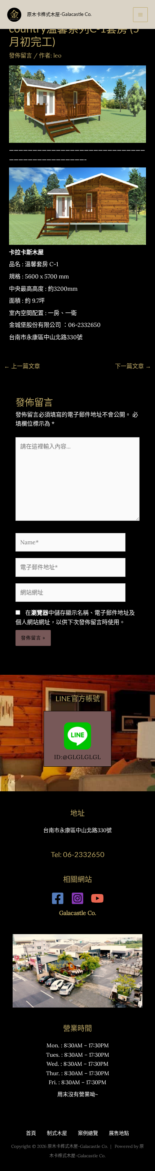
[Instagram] (77, 898)
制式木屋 (57, 1133)
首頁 (31, 1133)
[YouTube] (97, 898)
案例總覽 (88, 1133)
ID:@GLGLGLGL (77, 757)
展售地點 (119, 1133)
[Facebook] (57, 898)
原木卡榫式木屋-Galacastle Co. (59, 14)
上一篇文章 (22, 366)
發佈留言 (20, 55)
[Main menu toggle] (140, 14)
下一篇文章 (133, 366)
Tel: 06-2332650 (78, 854)
